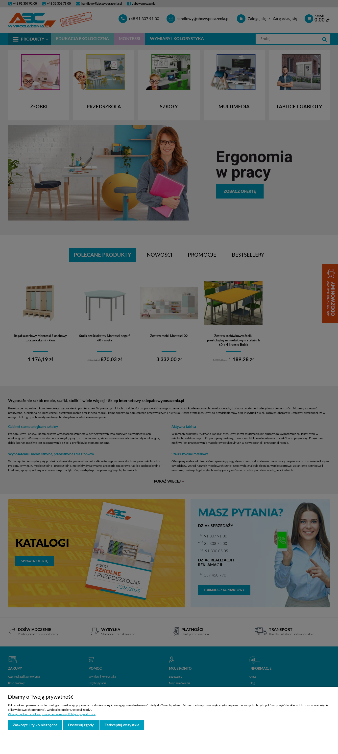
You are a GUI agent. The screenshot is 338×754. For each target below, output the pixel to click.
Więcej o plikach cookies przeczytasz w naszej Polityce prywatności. (52, 714)
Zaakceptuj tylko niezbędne (35, 725)
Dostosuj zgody (81, 725)
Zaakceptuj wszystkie (121, 725)
